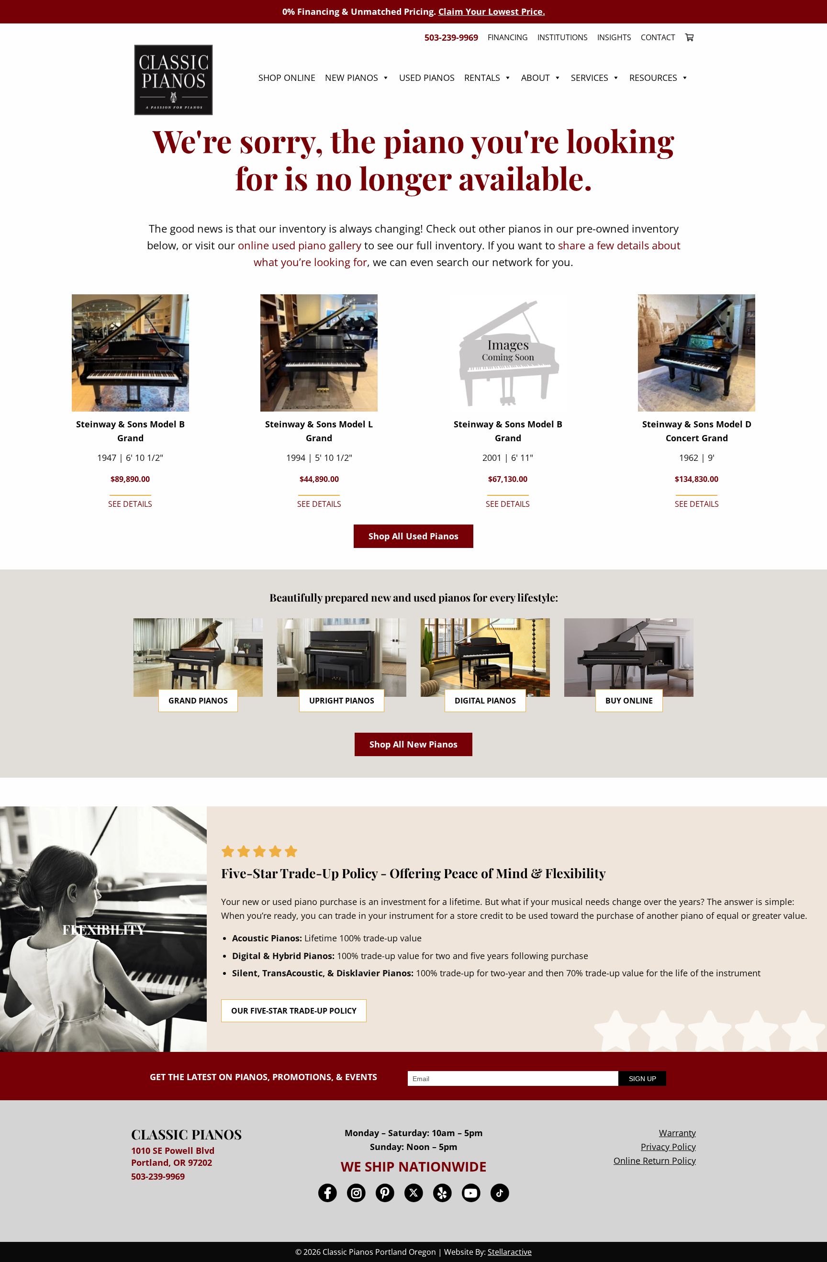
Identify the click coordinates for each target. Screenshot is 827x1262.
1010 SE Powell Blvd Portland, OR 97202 (172, 1156)
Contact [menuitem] (658, 37)
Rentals (482, 77)
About (535, 77)
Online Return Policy (655, 1160)
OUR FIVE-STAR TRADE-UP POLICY (294, 1010)
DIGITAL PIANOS (485, 700)
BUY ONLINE (629, 700)
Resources (653, 77)
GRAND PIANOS (198, 700)
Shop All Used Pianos (413, 536)
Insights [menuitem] (614, 37)
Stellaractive (510, 1252)
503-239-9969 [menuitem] (451, 37)
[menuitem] (686, 37)
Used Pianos (427, 77)
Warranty (677, 1133)
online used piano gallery (299, 245)
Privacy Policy (668, 1146)
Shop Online (286, 77)
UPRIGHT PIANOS (341, 700)
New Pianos (351, 77)
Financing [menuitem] (508, 37)
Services (589, 77)
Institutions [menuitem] (562, 37)
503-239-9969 (158, 1176)
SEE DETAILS (130, 504)
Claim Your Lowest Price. (491, 11)
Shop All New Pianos (413, 744)
